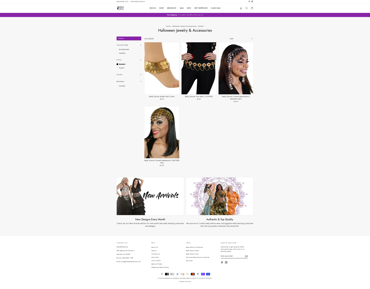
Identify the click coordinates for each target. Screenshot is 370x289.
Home (168, 26)
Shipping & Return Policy (160, 267)
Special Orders (156, 264)
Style (119, 60)
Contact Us (155, 254)
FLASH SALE (215, 8)
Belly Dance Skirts (192, 251)
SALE (182, 8)
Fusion (121, 68)
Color (119, 75)
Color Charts (156, 261)
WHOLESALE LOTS (122, 1)
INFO (189, 8)
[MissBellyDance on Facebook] (222, 262)
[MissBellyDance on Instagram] (226, 262)
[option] (185, 15)
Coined (122, 86)
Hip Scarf (189, 261)
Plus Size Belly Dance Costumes (197, 257)
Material (121, 81)
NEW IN (153, 8)
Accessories (124, 49)
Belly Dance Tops (192, 254)
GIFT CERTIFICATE (201, 8)
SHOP (161, 8)
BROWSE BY (171, 8)
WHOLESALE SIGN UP (138, 1)
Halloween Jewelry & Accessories (184, 26)
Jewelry (122, 53)
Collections (122, 45)
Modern (121, 38)
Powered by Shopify (185, 281)
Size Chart (155, 257)
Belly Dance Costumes (194, 247)
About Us (154, 247)
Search (154, 251)
